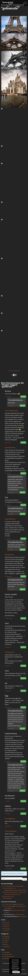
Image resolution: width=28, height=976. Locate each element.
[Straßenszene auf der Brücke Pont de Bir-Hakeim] (14, 303)
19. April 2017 (8, 707)
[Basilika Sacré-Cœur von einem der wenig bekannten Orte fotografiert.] (14, 126)
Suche (24, 879)
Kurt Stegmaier (10, 819)
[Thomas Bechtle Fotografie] (7, 3)
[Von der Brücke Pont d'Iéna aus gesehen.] (14, 182)
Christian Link (9, 652)
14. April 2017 (8, 647)
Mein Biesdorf (8, 898)
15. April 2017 (8, 691)
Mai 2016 (6, 926)
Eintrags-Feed (8, 954)
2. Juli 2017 (7, 801)
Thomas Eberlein (10, 831)
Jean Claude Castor (11, 411)
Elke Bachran (9, 555)
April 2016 (7, 928)
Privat (5, 942)
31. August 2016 (11, 589)
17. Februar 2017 (8, 618)
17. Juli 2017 (7, 813)
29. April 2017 (11, 790)
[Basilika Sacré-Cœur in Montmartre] (14, 238)
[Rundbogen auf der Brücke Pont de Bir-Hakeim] (14, 321)
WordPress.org (8, 958)
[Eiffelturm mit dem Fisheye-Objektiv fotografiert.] (14, 41)
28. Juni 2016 (11, 492)
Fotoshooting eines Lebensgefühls (14, 886)
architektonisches (19, 914)
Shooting (6, 946)
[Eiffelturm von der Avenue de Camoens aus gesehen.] (14, 154)
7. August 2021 (8, 826)
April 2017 (7, 922)
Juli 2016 (6, 924)
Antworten (23, 396)
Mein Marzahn (19, 904)
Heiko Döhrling (10, 519)
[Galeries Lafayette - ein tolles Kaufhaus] (14, 210)
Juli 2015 (6, 930)
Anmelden (7, 952)
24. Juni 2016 (8, 442)
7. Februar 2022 (8, 868)
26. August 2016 (8, 576)
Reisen (6, 944)
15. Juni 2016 (8, 396)
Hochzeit (6, 938)
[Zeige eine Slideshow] (14, 370)
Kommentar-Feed (9, 956)
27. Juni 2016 (8, 473)
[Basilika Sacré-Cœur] (14, 88)
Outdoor (6, 940)
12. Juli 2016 (7, 538)
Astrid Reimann (10, 447)
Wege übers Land (9, 896)
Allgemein (7, 936)
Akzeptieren (16, 972)
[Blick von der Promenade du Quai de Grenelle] (14, 349)
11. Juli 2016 (7, 505)
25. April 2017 (8, 761)
